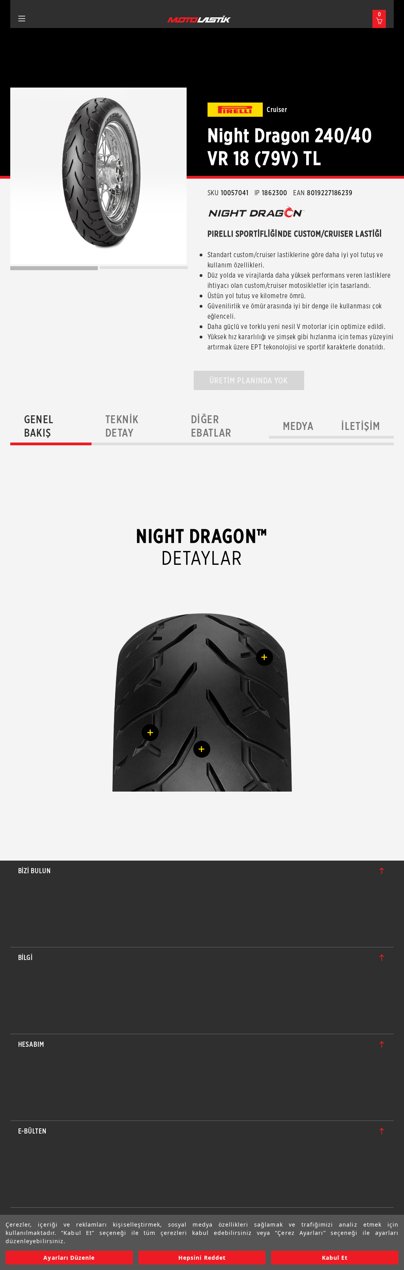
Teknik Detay (121, 426)
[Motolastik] (199, 18)
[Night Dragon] (98, 176)
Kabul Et (335, 1257)
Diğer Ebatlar (211, 426)
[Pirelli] (235, 110)
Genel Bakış (39, 426)
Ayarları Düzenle (69, 1257)
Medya (298, 426)
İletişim (360, 426)
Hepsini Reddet (202, 1257)
